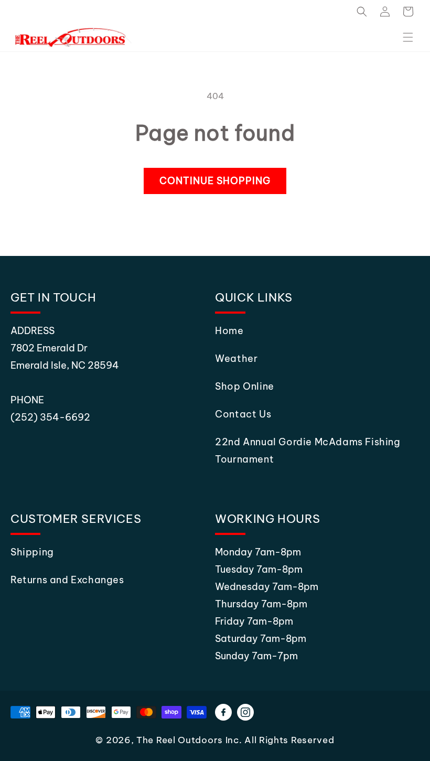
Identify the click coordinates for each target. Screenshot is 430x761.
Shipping (32, 552)
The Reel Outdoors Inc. (189, 740)
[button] (361, 11)
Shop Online (244, 386)
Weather (236, 358)
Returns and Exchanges (67, 580)
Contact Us (243, 414)
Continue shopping (215, 181)
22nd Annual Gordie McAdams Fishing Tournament (307, 450)
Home (229, 331)
